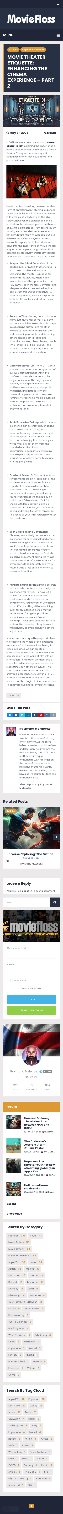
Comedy (15, 1288)
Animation (31, 1341)
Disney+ (15, 1282)
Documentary (18, 1315)
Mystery (39, 1361)
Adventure (35, 1282)
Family (14, 1308)
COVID (13, 1465)
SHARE (51, 133)
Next (56, 837)
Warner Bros (16, 1452)
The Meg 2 (32, 1472)
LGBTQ (25, 1478)
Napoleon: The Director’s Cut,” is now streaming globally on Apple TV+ (39, 1166)
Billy (12, 1478)
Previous (6, 837)
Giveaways (16, 1295)
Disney (36, 1405)
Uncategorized (18, 1361)
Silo (47, 1472)
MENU (8, 35)
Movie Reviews (19, 1249)
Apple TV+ (16, 1262)
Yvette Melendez (19, 1321)
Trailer (30, 1412)
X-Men (27, 1445)
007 (31, 1485)
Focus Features (40, 1452)
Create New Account (31, 1010)
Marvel (35, 1348)
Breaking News (18, 1328)
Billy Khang (43, 1335)
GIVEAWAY (16, 1419)
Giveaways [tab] (14, 1214)
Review (14, 1438)
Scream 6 (43, 1478)
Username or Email (16, 947)
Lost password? (31, 988)
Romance (15, 1368)
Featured (16, 1235)
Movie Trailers (18, 1242)
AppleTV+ (16, 1399)
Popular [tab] (11, 1107)
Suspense (37, 1295)
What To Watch (19, 1335)
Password (12, 964)
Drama (36, 1275)
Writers (33, 1368)
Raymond (36, 1399)
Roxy (36, 1425)
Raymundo (16, 1348)
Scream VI (15, 1485)
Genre (13, 1374)
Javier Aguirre (33, 1308)
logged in (27, 891)
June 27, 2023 (32, 858)
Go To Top (31, 1506)
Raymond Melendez (33, 49)
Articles (13, 49)
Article (13, 695)
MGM (12, 1458)
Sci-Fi (33, 1288)
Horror (36, 1262)
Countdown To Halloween (25, 1302)
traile (12, 1445)
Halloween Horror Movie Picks (36, 1186)
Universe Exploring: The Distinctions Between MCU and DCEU (37, 1123)
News (36, 1235)
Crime (13, 1341)
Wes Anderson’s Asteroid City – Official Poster (35, 1145)
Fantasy (14, 1355)
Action (14, 1268)
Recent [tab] (11, 1204)
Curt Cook (16, 1275)
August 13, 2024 (35, 1192)
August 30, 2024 (35, 1175)
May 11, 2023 (32, 1151)
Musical (31, 1355)
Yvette (46, 1438)
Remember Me (19, 980)
